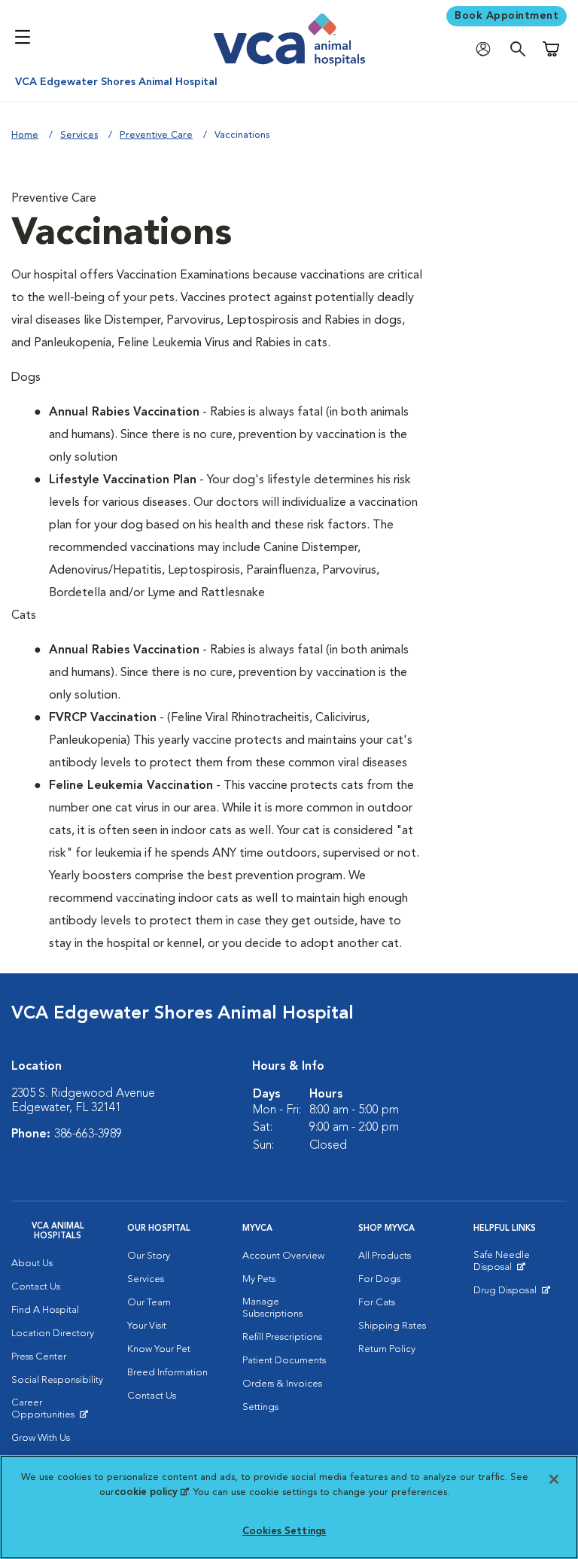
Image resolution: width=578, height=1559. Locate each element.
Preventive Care (156, 135)
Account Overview (283, 1256)
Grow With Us (40, 1438)
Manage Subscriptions (272, 1308)
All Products (384, 1256)
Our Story (148, 1256)
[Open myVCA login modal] (487, 49)
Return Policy (386, 1349)
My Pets (258, 1279)
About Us (32, 1263)
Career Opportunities (58, 1412)
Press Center (38, 1357)
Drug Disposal (511, 1294)
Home (24, 135)
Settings (260, 1407)
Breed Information (167, 1373)
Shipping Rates (392, 1326)
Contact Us (35, 1287)
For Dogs (379, 1279)
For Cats (376, 1303)
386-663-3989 (88, 1134)
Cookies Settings (284, 1531)
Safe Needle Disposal (520, 1264)
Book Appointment (506, 16)
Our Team (149, 1303)
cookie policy (151, 1492)
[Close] (553, 1479)
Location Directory (52, 1333)
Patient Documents (284, 1361)
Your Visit (146, 1326)
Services (79, 135)
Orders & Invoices (282, 1384)
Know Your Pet (158, 1349)
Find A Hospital (45, 1310)
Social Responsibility (57, 1380)
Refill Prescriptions (282, 1337)
